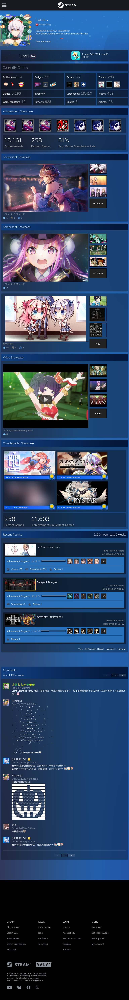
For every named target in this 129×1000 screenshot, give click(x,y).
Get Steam (97, 927)
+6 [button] (103, 631)
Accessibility (69, 932)
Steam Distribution (16, 944)
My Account (98, 944)
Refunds (67, 949)
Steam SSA (12, 932)
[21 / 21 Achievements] (82, 474)
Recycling (43, 944)
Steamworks (13, 938)
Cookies (67, 944)
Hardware (43, 938)
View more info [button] (43, 41)
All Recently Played (94, 649)
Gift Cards (12, 949)
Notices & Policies (72, 938)
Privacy (66, 927)
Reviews (122, 649)
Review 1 (58, 569)
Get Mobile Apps (100, 932)
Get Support (98, 938)
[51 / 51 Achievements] (82, 504)
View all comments (13, 675)
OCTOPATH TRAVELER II (50, 617)
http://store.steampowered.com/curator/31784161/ (62, 33)
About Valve (44, 927)
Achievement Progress (18, 561)
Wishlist (111, 649)
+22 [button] (103, 561)
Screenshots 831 (38, 569)
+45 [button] (103, 596)
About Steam (13, 927)
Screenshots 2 (18, 604)
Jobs (40, 932)
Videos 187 (17, 569)
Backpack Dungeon (47, 582)
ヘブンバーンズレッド (48, 547)
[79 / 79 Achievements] (29, 474)
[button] (27, 55)
